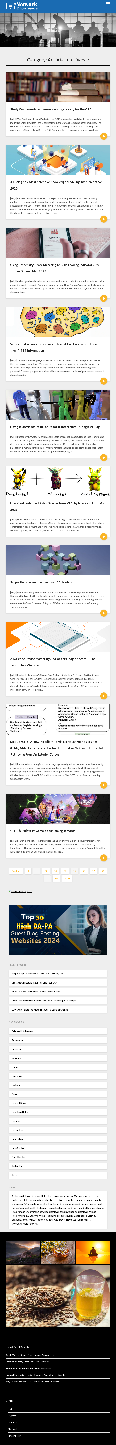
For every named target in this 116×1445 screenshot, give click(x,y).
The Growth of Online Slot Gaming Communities (36, 991)
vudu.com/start (84, 1219)
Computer (17, 1058)
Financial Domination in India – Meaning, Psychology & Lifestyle (44, 1000)
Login (10, 1409)
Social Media (18, 1157)
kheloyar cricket (87, 1211)
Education (17, 1076)
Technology (18, 1166)
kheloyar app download (38, 1211)
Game (15, 1094)
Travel (15, 1175)
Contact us (13, 1422)
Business (16, 1049)
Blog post (12, 1429)
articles (24, 1195)
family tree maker (85, 1199)
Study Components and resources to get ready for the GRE (50, 109)
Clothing (78, 1195)
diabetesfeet (18, 1199)
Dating (15, 1067)
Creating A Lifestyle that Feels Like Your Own (34, 982)
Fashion (16, 1085)
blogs (49, 1195)
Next (67, 878)
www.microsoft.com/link (25, 1223)
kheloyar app (18, 1211)
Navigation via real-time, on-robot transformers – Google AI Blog (55, 427)
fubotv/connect (20, 1207)
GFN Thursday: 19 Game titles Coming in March (42, 831)
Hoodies (90, 1207)
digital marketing (34, 1199)
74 (65, 871)
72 (46, 871)
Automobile (17, 1040)
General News (19, 1103)
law (27, 1215)
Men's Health (46, 1215)
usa (74, 1219)
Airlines (16, 1195)
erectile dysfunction (65, 1199)
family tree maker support (66, 1203)
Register (12, 1415)
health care (72, 1207)
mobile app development (66, 1215)
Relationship (18, 1148)
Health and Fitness (21, 1112)
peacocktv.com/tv (21, 1219)
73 (55, 871)
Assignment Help (37, 1195)
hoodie (82, 1207)
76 (84, 871)
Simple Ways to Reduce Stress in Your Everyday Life (37, 973)
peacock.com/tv (87, 1215)
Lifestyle (16, 1121)
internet (99, 1207)
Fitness (92, 1203)
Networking (18, 1130)
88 (56, 878)
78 (103, 871)
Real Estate (17, 1139)
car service (68, 1195)
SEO (33, 1219)
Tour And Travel (57, 1219)
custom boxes (90, 1195)
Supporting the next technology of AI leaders (41, 582)
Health (31, 1207)
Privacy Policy (14, 1435)
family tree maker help (41, 1203)
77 (93, 871)
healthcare (60, 1207)
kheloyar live (18, 1215)
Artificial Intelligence (22, 1030)
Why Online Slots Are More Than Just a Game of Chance (40, 1009)
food (99, 1203)
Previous (16, 871)
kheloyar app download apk (64, 1211)
